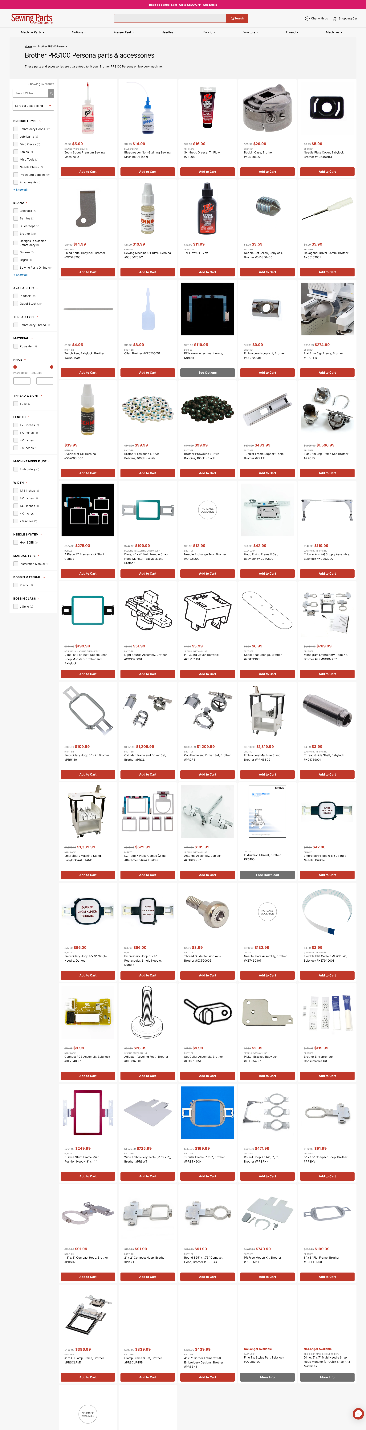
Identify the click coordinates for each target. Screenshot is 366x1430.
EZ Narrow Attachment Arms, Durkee (203, 356)
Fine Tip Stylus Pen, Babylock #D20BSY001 (264, 1360)
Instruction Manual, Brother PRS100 (262, 857)
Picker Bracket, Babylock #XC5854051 (260, 1059)
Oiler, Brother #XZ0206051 (142, 353)
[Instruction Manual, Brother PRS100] (267, 831)
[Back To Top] (360, 1424)
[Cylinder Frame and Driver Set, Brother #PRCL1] (148, 731)
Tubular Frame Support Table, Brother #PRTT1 (264, 456)
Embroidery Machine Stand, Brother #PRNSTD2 (262, 757)
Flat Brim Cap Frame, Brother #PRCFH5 (323, 356)
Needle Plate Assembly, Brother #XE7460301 (265, 958)
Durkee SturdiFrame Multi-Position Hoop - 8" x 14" (82, 1159)
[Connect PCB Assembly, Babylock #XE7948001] (88, 1032)
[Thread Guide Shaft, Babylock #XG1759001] (327, 731)
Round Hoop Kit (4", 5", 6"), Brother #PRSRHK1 (262, 1159)
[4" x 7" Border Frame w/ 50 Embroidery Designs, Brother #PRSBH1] (207, 1334)
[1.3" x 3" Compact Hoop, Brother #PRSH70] (88, 1233)
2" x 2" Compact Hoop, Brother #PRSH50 (145, 1260)
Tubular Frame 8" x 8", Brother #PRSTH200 (204, 1159)
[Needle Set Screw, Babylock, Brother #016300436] (267, 228)
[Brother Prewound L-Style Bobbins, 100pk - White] (148, 429)
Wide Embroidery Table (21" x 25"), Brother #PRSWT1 (147, 1159)
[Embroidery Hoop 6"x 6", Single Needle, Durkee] (327, 831)
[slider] (15, 367)
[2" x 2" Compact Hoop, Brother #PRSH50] (148, 1233)
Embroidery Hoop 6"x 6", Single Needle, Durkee (325, 858)
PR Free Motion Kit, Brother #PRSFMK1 (262, 1260)
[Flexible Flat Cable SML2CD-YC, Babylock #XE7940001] (327, 932)
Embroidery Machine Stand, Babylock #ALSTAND (83, 858)
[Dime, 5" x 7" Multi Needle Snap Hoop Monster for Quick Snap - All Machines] (327, 1334)
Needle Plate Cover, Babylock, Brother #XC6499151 (324, 155)
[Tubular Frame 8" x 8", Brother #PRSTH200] (207, 1133)
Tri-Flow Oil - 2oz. (196, 253)
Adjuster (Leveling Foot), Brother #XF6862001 (146, 1059)
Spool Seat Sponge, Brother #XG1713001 (263, 657)
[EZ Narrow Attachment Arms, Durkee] (207, 329)
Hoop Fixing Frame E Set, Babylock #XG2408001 (261, 556)
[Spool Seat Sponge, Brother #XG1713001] (267, 630)
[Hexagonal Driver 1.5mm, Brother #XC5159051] (327, 228)
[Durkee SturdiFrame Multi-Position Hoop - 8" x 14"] (88, 1133)
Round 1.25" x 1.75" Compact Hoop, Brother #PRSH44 (203, 1260)
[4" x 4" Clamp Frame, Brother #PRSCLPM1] (88, 1334)
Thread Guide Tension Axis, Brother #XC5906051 (203, 958)
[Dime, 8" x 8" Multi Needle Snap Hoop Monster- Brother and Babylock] (88, 630)
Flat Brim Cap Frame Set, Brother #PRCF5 (326, 456)
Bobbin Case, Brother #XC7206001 (258, 155)
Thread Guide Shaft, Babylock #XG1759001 (324, 757)
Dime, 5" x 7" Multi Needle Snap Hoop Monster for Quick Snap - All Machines (327, 1362)
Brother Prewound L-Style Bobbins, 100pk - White (142, 456)
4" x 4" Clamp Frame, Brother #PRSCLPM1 (84, 1360)
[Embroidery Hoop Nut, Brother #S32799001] (267, 329)
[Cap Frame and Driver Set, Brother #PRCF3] (207, 731)
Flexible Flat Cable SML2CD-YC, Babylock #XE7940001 (325, 958)
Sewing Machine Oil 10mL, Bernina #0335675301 (147, 255)
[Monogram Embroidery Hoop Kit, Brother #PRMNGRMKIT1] (327, 630)
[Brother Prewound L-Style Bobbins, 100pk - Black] (207, 429)
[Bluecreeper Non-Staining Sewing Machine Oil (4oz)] (148, 128)
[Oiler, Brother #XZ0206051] (148, 329)
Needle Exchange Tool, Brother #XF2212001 (205, 556)
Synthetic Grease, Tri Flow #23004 (202, 155)
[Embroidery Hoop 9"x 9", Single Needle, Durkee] (88, 932)
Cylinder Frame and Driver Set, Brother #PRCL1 (145, 757)
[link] (32, 129)
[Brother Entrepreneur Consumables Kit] (327, 1032)
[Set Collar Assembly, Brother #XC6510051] (207, 1032)
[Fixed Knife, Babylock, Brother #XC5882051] (88, 228)
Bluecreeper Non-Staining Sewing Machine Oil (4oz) (147, 155)
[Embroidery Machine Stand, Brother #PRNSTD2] (267, 731)
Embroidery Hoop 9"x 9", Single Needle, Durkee (85, 958)
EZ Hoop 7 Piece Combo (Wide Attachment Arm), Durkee (145, 858)
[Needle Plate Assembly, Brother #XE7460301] (267, 932)
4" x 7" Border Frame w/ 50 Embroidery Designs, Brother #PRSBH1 (203, 1362)
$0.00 (24, 372)
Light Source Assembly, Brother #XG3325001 (145, 657)
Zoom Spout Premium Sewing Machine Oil (84, 155)
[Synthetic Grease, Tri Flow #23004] (207, 128)
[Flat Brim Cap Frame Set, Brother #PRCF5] (327, 429)
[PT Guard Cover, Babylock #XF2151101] (207, 630)
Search (239, 18)
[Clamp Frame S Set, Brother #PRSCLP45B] (148, 1334)
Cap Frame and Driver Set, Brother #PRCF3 (207, 757)
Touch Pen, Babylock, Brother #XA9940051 (84, 356)
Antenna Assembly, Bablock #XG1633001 (202, 858)
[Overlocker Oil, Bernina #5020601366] (88, 429)
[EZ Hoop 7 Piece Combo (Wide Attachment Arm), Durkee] (148, 831)
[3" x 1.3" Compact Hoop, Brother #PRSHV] (327, 1133)
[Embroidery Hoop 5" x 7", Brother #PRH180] (88, 731)
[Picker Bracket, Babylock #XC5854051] (267, 1032)
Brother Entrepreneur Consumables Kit (318, 1059)
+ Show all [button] (20, 189)
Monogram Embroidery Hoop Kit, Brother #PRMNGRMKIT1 (326, 657)
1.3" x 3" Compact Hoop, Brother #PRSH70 (86, 1260)
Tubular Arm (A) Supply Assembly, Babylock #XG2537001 (327, 556)
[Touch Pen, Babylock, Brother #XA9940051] (88, 329)
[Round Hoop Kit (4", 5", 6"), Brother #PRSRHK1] (267, 1133)
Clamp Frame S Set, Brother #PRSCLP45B (143, 1360)
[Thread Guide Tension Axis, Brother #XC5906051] (207, 932)
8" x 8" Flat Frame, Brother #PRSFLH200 (322, 1260)
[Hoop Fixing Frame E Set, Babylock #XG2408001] (267, 530)
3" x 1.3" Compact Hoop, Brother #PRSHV (326, 1159)
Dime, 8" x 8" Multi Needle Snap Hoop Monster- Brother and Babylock (85, 659)
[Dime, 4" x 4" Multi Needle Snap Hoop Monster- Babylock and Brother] (148, 530)
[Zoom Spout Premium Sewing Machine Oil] (88, 128)
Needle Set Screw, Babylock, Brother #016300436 (263, 255)
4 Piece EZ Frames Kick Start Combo (84, 556)
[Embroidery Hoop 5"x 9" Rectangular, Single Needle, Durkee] (148, 932)
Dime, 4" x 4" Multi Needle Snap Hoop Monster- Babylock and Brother (146, 558)
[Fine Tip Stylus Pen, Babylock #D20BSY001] (267, 1334)
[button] (345, 18)
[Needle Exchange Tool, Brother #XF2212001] (207, 530)
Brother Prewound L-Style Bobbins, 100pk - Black (201, 456)
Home (28, 46)
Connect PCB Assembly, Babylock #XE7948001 (87, 1059)
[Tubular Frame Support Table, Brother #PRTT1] (267, 429)
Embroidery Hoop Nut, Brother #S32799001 (264, 356)
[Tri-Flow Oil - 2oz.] (207, 228)
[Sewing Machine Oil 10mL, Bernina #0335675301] (148, 228)
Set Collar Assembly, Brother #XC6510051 (203, 1059)
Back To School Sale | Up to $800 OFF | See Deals (183, 4)
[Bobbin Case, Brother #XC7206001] (267, 128)
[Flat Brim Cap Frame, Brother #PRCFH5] (327, 329)
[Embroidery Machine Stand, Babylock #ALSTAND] (88, 831)
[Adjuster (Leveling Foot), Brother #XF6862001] (148, 1032)
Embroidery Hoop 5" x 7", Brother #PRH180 (86, 757)
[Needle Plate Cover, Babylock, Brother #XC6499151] (327, 128)
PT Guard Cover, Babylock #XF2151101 (201, 657)
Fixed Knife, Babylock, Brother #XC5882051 (84, 255)
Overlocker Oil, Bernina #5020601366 (80, 456)
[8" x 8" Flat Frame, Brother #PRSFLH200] (327, 1233)
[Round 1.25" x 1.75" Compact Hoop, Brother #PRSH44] (207, 1233)
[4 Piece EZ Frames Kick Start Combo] (88, 530)
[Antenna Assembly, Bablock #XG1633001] (207, 831)
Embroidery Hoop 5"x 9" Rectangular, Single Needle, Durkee (143, 960)
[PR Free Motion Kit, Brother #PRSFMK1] (267, 1233)
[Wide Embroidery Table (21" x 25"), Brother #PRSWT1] (148, 1133)
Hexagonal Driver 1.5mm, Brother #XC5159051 (326, 255)
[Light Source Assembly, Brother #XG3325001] (148, 630)
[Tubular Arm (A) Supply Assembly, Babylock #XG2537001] (327, 530)
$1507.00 (36, 372)
